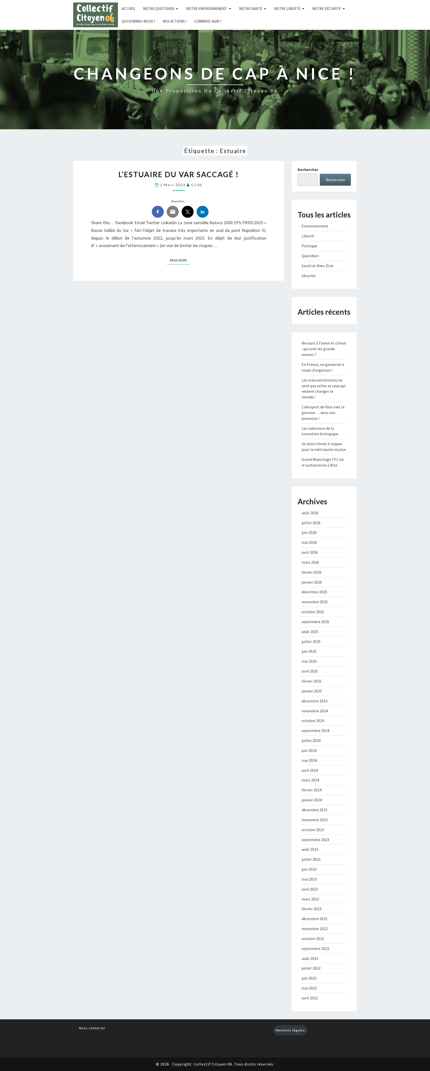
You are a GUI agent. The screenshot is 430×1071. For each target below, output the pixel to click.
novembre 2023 (315, 819)
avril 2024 (310, 770)
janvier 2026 (312, 582)
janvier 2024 (312, 799)
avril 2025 (310, 671)
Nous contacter (92, 1028)
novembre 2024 (315, 710)
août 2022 (310, 958)
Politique (309, 245)
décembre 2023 (314, 809)
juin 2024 (309, 750)
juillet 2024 (311, 740)
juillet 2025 (311, 641)
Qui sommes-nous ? (138, 21)
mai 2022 (309, 987)
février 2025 (312, 681)
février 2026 (312, 572)
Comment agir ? (207, 21)
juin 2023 (309, 869)
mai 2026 (309, 542)
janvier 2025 (312, 690)
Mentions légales (290, 1030)
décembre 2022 (314, 918)
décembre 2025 (314, 591)
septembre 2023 (315, 839)
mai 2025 (309, 661)
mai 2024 (309, 760)
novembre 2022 (315, 928)
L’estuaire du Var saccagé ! (178, 174)
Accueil (129, 8)
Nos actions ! (175, 21)
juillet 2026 (311, 522)
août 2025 (310, 631)
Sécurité (309, 275)
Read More (180, 260)
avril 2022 (310, 997)
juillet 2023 (311, 859)
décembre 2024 (314, 700)
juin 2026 (309, 532)
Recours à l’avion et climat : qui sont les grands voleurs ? (324, 349)
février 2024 (312, 789)
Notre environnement (206, 8)
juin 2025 (309, 651)
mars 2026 (310, 562)
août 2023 (310, 849)
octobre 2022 (313, 938)
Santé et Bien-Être (317, 265)
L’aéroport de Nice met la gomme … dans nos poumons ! (323, 412)
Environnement (315, 225)
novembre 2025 (315, 601)
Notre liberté (287, 8)
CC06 (196, 185)
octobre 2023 (313, 829)
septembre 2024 (315, 730)
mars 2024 (310, 779)
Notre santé (250, 8)
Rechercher (308, 169)
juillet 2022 (311, 968)
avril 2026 (310, 552)
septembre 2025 (315, 621)
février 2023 (312, 908)
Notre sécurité (326, 8)
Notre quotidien (158, 8)
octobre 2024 (313, 720)
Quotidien (310, 255)
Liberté (308, 235)
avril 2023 (310, 889)
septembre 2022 (315, 948)
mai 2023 (309, 879)
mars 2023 (310, 899)
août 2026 (310, 512)
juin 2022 (309, 978)
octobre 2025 (313, 611)
